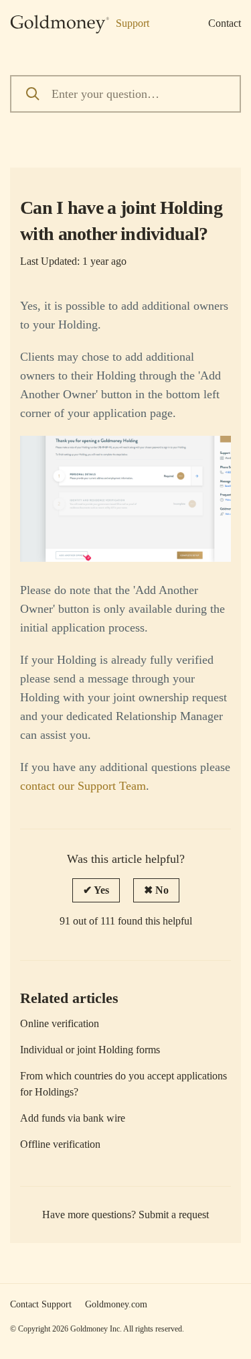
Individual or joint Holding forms (90, 1049)
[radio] (96, 890)
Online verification (59, 1023)
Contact (224, 23)
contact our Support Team (83, 785)
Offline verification (60, 1144)
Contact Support (41, 1304)
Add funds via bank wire (72, 1118)
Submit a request (174, 1214)
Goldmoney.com (116, 1304)
